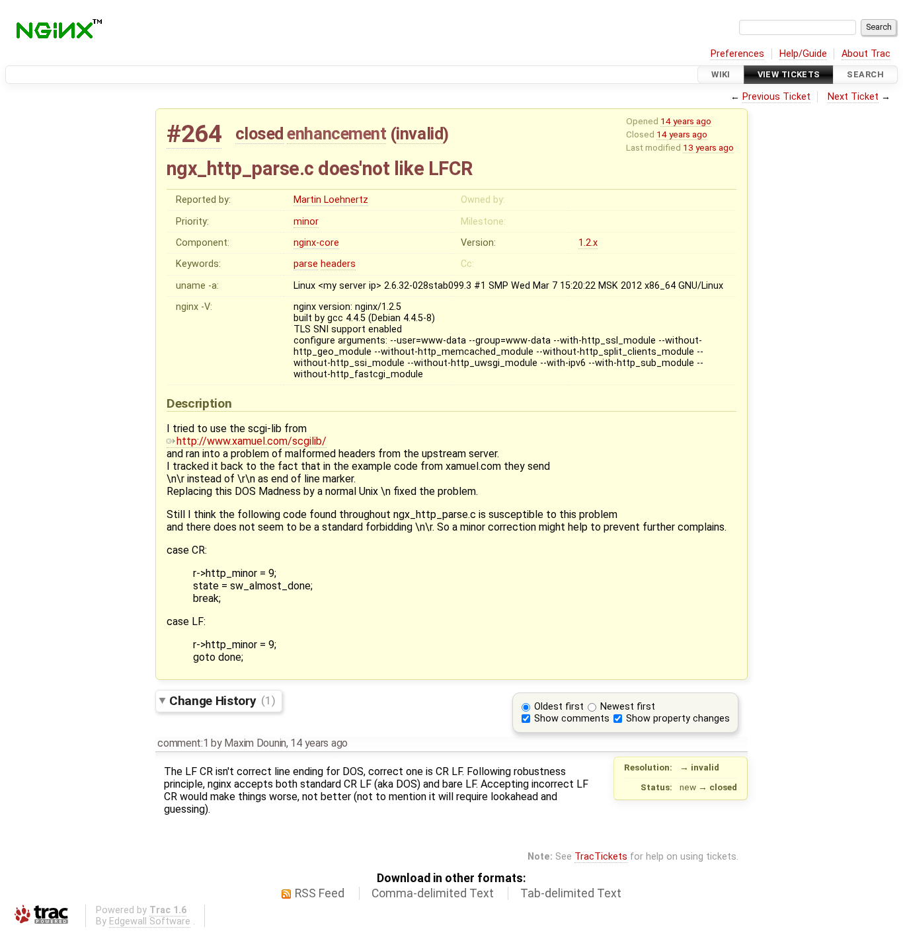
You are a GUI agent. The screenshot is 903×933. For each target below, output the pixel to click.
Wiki (720, 74)
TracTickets (600, 856)
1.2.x (588, 242)
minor (306, 221)
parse (306, 264)
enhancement (336, 133)
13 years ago (708, 147)
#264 (194, 134)
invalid (419, 133)
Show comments (571, 718)
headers (338, 264)
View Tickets (789, 74)
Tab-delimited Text (570, 893)
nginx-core (316, 242)
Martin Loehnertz (331, 199)
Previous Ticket (776, 96)
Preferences (737, 53)
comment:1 (182, 743)
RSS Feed (319, 893)
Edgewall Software (149, 921)
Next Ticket (853, 96)
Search (865, 74)
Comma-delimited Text (433, 893)
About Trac (866, 53)
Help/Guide (803, 53)
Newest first (627, 706)
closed (259, 133)
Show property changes (678, 718)
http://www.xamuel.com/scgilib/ (252, 441)
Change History (222, 700)
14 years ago (685, 121)
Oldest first (559, 706)
